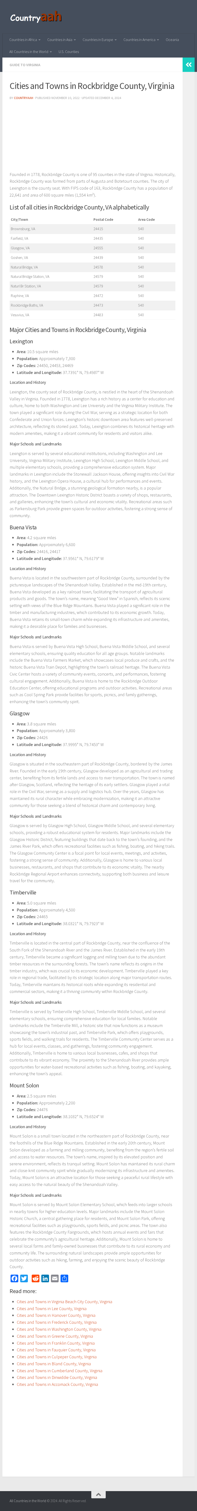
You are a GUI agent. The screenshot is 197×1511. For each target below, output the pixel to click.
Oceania (172, 39)
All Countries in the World (28, 51)
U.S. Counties (69, 51)
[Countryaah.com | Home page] (37, 17)
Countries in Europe (98, 39)
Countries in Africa (23, 39)
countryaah (23, 98)
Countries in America (139, 39)
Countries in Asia (59, 39)
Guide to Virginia (25, 64)
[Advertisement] (92, 137)
